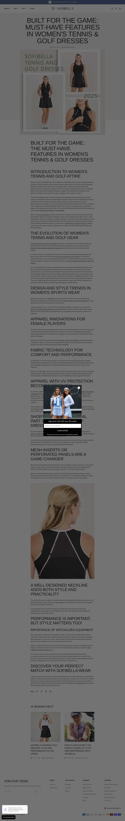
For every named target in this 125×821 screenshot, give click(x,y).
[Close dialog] (79, 388)
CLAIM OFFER (62, 431)
